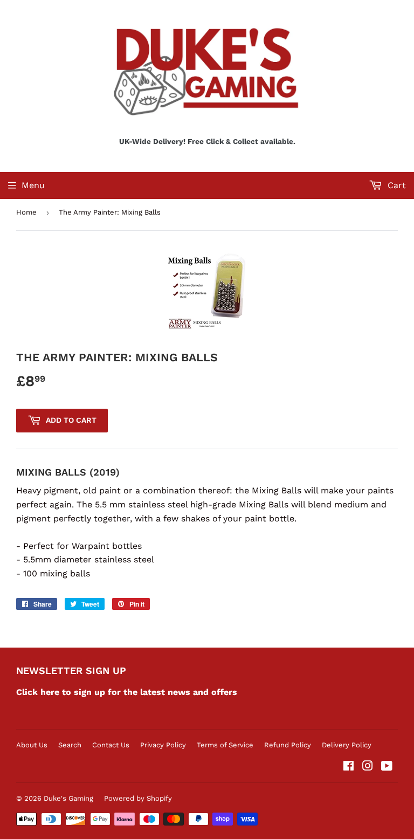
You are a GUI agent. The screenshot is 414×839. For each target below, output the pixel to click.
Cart (395, 185)
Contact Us (110, 745)
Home (26, 212)
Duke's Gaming (68, 798)
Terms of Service (225, 745)
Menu (33, 185)
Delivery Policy (346, 745)
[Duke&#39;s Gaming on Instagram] (367, 767)
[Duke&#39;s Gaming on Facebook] (348, 767)
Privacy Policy (163, 745)
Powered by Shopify (138, 798)
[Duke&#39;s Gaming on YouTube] (386, 767)
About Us (31, 745)
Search (69, 745)
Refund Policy (287, 745)
